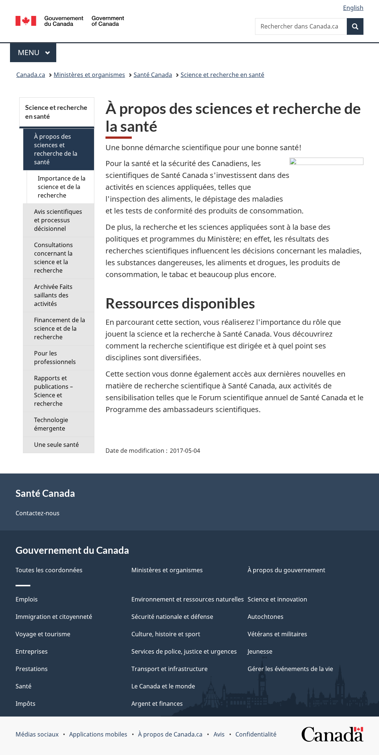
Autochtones (266, 617)
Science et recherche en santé (222, 75)
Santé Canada (153, 75)
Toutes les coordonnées (49, 570)
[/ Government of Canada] (70, 22)
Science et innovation (277, 599)
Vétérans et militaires (277, 634)
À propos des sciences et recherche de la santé (55, 149)
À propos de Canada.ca (170, 734)
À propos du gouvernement (286, 570)
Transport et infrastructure (169, 669)
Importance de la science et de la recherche (61, 186)
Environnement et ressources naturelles (187, 599)
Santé (23, 686)
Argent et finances (157, 704)
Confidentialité (255, 734)
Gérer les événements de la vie (290, 669)
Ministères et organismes (89, 75)
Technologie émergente (51, 424)
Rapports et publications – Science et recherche (53, 391)
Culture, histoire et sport (165, 634)
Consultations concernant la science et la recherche (53, 257)
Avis (219, 734)
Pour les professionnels (55, 357)
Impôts (26, 704)
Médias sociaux (37, 734)
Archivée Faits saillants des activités (53, 295)
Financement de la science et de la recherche (59, 328)
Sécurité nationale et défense (172, 617)
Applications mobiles (98, 734)
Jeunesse (260, 651)
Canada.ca (30, 75)
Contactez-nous (38, 513)
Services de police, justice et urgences (184, 651)
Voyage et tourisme (43, 634)
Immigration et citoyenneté (54, 617)
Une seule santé (56, 445)
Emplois (27, 599)
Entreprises (32, 651)
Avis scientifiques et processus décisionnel (58, 220)
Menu (37, 52)
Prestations (32, 669)
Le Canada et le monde (163, 686)
